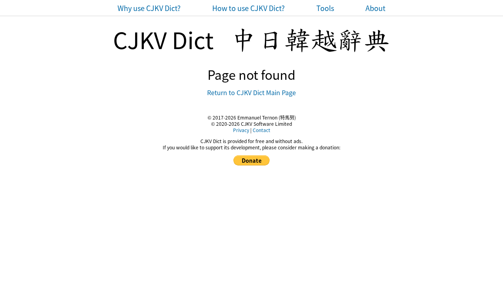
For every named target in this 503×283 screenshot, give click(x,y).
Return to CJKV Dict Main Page (251, 92)
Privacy (241, 130)
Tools (325, 8)
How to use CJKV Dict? (248, 8)
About (375, 8)
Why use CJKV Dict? (149, 8)
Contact (261, 130)
